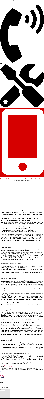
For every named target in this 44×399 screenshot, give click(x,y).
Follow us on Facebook (7, 365)
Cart (0, 381)
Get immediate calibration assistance (9, 364)
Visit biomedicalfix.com (6, 367)
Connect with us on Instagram (8, 366)
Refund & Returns (2, 383)
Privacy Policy (2, 382)
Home (1, 378)
